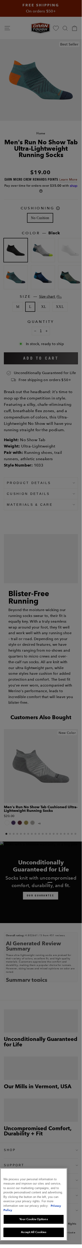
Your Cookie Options (33, 1219)
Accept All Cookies (33, 1232)
